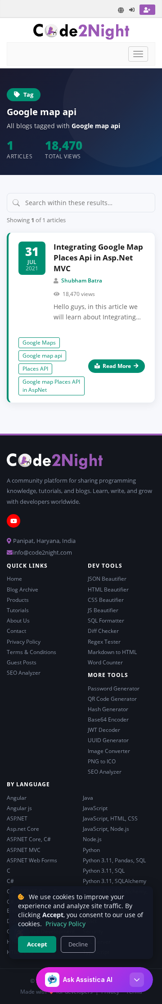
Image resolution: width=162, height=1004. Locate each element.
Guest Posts (21, 662)
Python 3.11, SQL (104, 870)
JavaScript (95, 808)
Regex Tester (104, 641)
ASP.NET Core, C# (29, 839)
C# (10, 881)
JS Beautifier (103, 610)
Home (14, 579)
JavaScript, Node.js (106, 829)
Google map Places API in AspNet (51, 386)
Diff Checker (103, 631)
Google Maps (39, 342)
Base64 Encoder (108, 719)
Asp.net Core (23, 829)
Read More (117, 366)
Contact (16, 631)
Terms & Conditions (31, 652)
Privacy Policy (23, 641)
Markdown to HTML (112, 652)
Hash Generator (108, 709)
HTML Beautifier (108, 589)
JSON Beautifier (107, 579)
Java (88, 798)
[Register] (147, 9)
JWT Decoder (104, 730)
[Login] (132, 9)
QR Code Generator (112, 699)
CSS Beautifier (106, 600)
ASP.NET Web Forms (32, 860)
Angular (17, 798)
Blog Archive (22, 589)
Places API (35, 368)
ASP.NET (17, 818)
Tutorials (18, 610)
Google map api (42, 355)
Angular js (19, 808)
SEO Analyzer (23, 673)
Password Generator (114, 688)
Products (18, 600)
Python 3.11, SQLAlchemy (114, 881)
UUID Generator (108, 740)
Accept (37, 944)
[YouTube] (13, 521)
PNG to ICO (102, 761)
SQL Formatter (106, 620)
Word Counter (105, 662)
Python (91, 850)
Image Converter (109, 751)
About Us (18, 620)
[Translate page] (121, 10)
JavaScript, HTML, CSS (110, 818)
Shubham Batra (81, 280)
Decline (78, 944)
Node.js (92, 839)
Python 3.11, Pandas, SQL (114, 860)
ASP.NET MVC (23, 850)
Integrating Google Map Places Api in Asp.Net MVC (98, 257)
